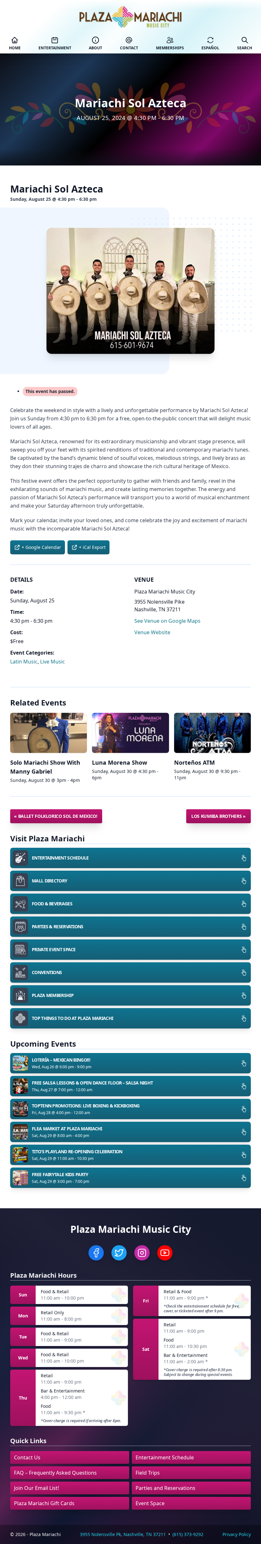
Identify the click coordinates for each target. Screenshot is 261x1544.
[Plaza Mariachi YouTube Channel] (165, 1252)
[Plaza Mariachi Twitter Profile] (119, 1252)
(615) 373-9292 (188, 1534)
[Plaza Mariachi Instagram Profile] (142, 1252)
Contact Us (27, 1457)
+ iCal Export (92, 547)
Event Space (150, 1503)
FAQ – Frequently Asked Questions (55, 1472)
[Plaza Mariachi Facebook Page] (96, 1252)
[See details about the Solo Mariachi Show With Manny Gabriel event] (48, 733)
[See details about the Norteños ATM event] (212, 733)
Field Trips (148, 1472)
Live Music (52, 661)
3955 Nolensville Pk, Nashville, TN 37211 (123, 1534)
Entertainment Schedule (165, 1457)
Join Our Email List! (36, 1487)
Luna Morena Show (119, 762)
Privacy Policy (236, 1534)
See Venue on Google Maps (167, 620)
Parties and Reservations (165, 1487)
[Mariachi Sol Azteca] (130, 291)
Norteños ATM (194, 762)
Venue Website (152, 632)
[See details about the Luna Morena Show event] (130, 733)
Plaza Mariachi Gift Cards (44, 1503)
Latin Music (24, 661)
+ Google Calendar (41, 547)
